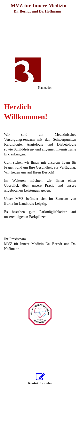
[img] (40, 28)
